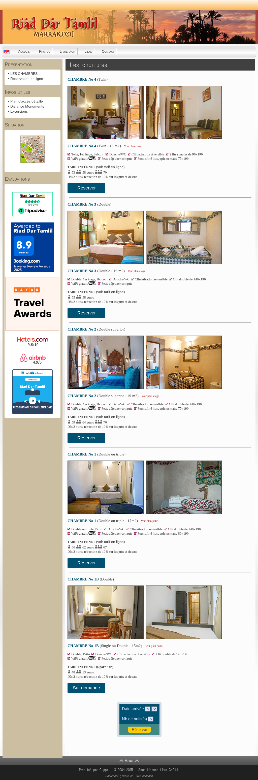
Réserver (86, 187)
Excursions (19, 111)
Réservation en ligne (26, 79)
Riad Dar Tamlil (32, 386)
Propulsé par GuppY (94, 770)
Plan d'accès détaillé (26, 101)
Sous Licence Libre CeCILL (159, 770)
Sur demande (86, 687)
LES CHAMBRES (24, 74)
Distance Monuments (27, 106)
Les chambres (88, 65)
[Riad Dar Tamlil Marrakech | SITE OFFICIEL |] (28, 43)
